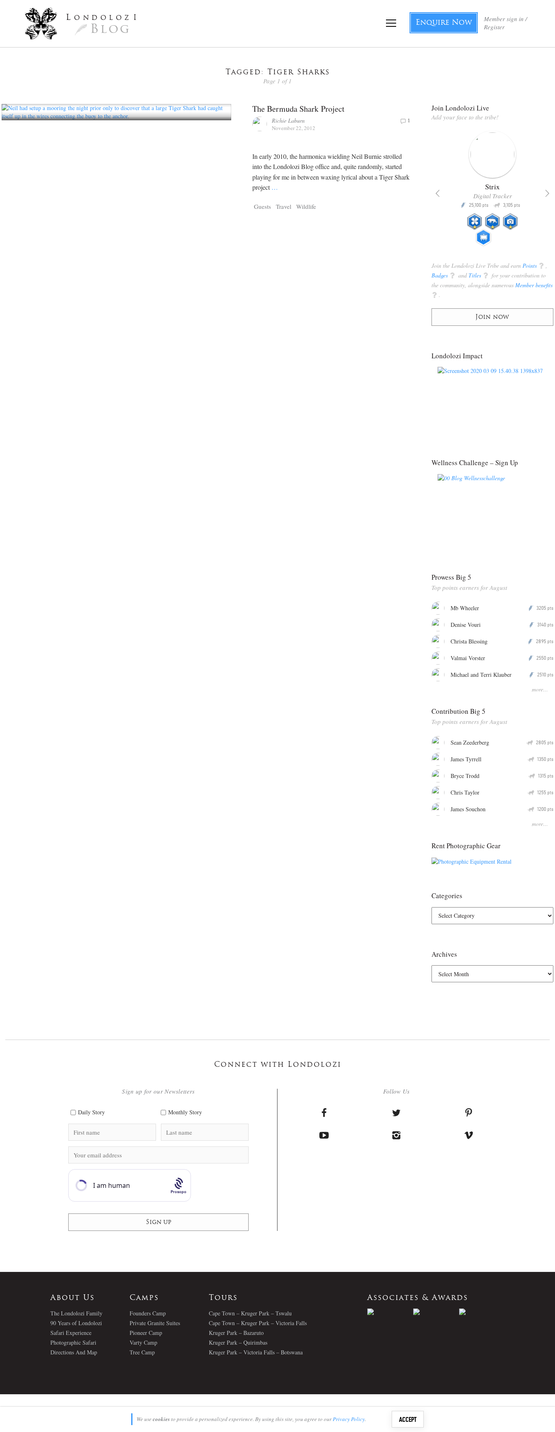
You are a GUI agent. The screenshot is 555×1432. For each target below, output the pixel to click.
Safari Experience (70, 1333)
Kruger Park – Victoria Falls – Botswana (256, 1352)
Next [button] (547, 193)
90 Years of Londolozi (76, 1323)
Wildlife (306, 206)
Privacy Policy (349, 1419)
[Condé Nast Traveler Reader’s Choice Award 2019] (390, 1312)
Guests (262, 206)
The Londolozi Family (76, 1313)
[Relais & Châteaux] (482, 1312)
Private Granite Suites (155, 1323)
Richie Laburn (288, 120)
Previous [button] (437, 193)
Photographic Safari (73, 1342)
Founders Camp (148, 1313)
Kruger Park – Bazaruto (236, 1333)
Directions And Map (73, 1352)
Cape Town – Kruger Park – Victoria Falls (258, 1323)
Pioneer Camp (146, 1333)
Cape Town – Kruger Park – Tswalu (250, 1313)
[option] (492, 192)
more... (540, 689)
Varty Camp (143, 1342)
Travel (283, 206)
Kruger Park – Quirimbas (238, 1342)
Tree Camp (142, 1352)
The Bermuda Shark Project (298, 108)
